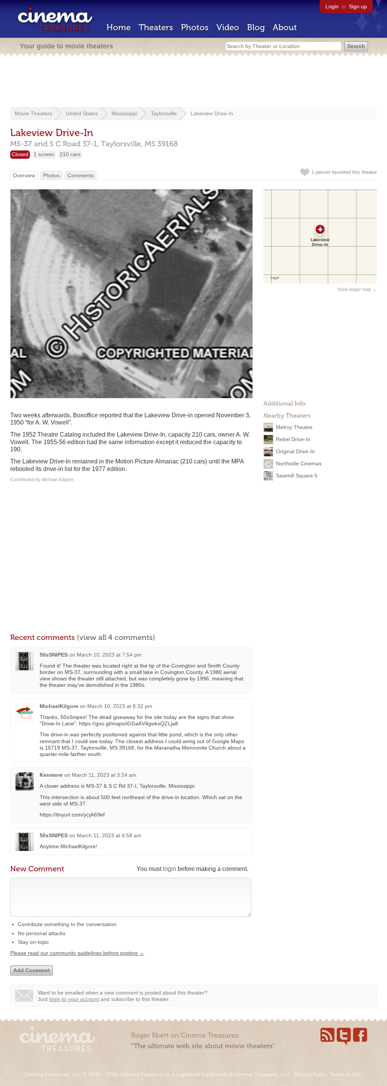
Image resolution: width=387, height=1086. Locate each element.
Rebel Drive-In (293, 439)
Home (119, 27)
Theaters (156, 27)
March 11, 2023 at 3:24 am (104, 775)
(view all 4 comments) (116, 637)
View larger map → (357, 289)
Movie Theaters (33, 113)
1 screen (44, 154)
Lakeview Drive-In (211, 113)
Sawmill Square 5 (296, 476)
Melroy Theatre (294, 427)
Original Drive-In (295, 451)
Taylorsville (164, 113)
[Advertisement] (193, 82)
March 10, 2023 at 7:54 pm (109, 655)
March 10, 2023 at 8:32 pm (119, 706)
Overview (24, 175)
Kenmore (51, 775)
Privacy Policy (310, 1074)
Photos (195, 27)
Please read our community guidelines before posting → (77, 953)
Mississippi (124, 113)
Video (228, 27)
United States (82, 113)
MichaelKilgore (59, 706)
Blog (256, 27)
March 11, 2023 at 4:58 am (109, 835)
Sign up (358, 6)
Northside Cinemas (299, 463)
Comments (81, 175)
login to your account (74, 999)
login (169, 869)
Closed (20, 154)
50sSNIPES (54, 655)
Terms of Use (345, 1074)
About (285, 27)
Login (332, 6)
